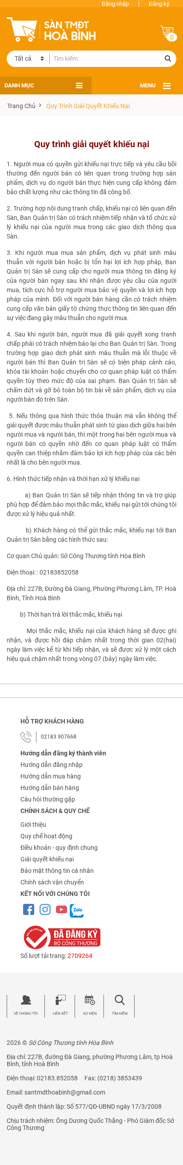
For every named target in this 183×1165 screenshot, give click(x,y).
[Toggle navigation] (166, 86)
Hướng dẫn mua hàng (50, 776)
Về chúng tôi (26, 1014)
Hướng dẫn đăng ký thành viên (63, 753)
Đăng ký (159, 3)
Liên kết (60, 1014)
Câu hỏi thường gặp (47, 799)
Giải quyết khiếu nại (47, 859)
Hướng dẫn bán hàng (49, 787)
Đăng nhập (115, 3)
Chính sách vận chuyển (52, 882)
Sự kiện (90, 1014)
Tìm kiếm (119, 1014)
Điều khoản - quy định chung (59, 847)
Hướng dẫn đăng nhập (51, 764)
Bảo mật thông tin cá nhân (57, 870)
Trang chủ (21, 105)
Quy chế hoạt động (46, 836)
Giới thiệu (33, 824)
